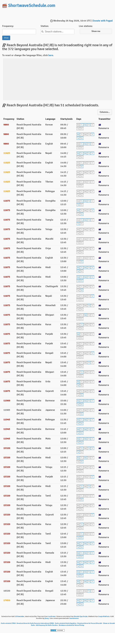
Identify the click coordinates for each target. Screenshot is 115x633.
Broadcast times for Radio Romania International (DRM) (35, 623)
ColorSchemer (74, 618)
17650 (6, 600)
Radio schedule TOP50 (8, 623)
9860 (6, 124)
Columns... (105, 112)
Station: (45, 26)
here (50, 55)
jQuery (46, 618)
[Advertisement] (57, 13)
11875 (6, 200)
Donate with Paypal (103, 20)
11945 (6, 419)
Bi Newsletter (20, 616)
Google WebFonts (104, 616)
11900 (6, 400)
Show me (95, 31)
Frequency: (8, 26)
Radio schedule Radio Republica (65, 623)
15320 (6, 448)
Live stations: (86, 26)
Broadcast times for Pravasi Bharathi (89, 623)
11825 (6, 153)
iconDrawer (52, 616)
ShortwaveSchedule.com (31, 5)
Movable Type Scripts (81, 616)
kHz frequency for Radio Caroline (47, 625)
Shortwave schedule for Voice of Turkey (71, 625)
